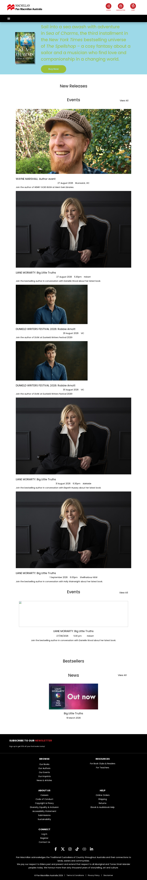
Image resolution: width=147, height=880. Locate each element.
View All (124, 100)
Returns (102, 803)
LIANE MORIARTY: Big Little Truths (73, 631)
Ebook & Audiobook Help (103, 807)
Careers (44, 795)
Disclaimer (108, 875)
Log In (44, 834)
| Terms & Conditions (74, 875)
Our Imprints (44, 776)
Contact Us (44, 842)
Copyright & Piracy (44, 803)
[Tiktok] (77, 849)
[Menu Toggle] (8, 18)
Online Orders (103, 795)
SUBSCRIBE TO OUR (31, 740)
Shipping (102, 799)
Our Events (44, 772)
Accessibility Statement (44, 811)
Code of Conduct (44, 799)
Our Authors (44, 768)
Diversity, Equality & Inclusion (44, 807)
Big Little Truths (73, 713)
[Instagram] (70, 849)
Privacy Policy (94, 875)
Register (44, 838)
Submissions (44, 815)
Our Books (44, 764)
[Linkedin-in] (91, 849)
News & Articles (44, 780)
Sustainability (44, 819)
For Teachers (102, 767)
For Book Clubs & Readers (102, 763)
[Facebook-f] (55, 849)
